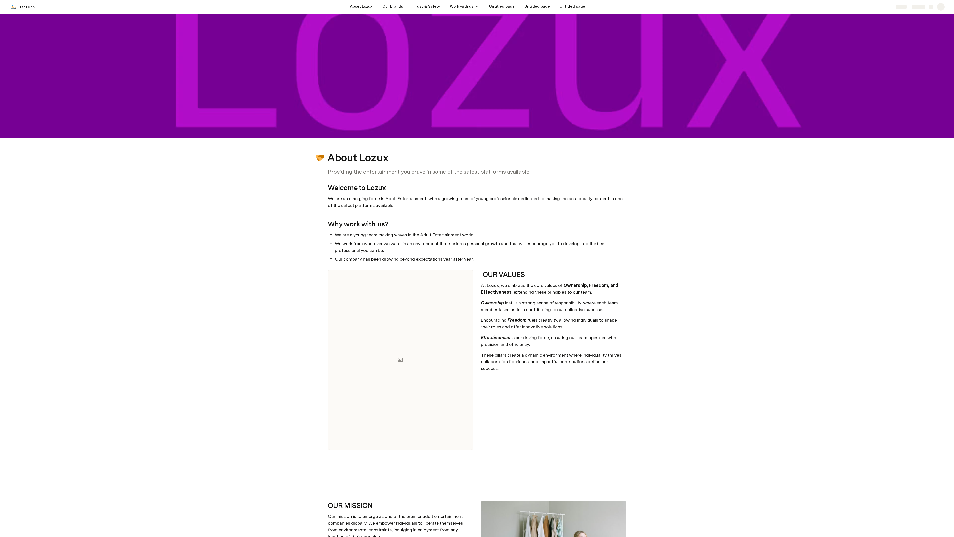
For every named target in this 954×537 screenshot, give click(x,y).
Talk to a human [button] (502, 294)
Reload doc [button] (477, 260)
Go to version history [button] (456, 294)
